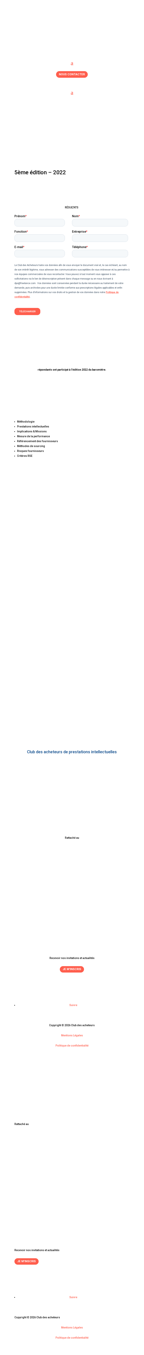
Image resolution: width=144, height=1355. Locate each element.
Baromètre (72, 933)
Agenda (72, 928)
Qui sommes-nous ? (72, 937)
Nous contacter (72, 74)
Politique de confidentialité (72, 1045)
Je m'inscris (72, 969)
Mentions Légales (72, 1035)
